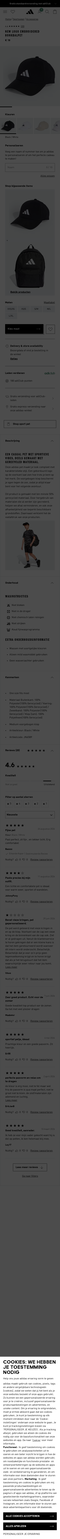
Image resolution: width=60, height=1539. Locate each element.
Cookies (36, 1440)
